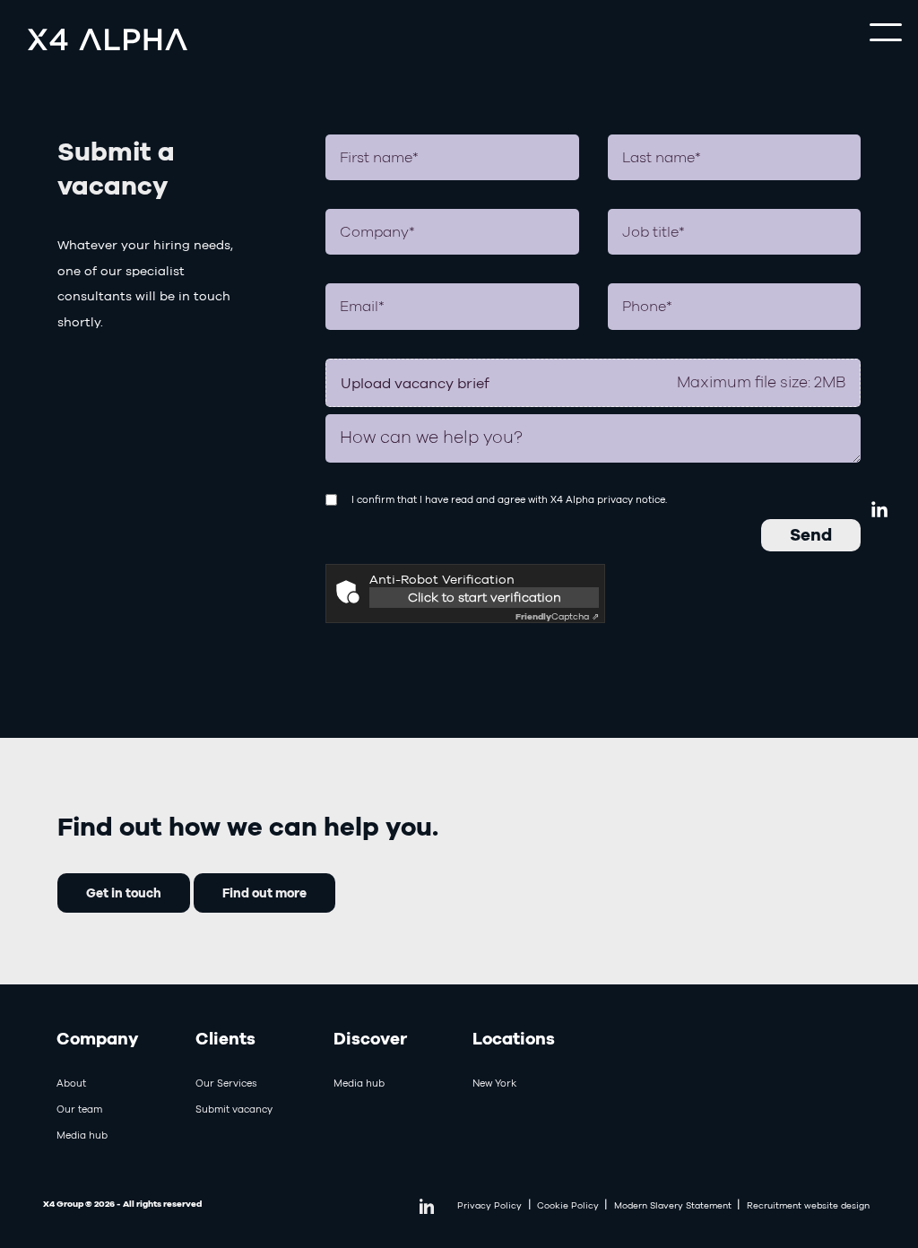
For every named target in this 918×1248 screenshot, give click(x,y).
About (71, 1083)
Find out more (264, 892)
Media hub (82, 1135)
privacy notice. (632, 499)
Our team (79, 1109)
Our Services (226, 1083)
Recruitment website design (808, 1205)
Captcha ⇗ (557, 616)
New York (494, 1083)
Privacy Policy (489, 1205)
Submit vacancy (234, 1109)
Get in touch (123, 892)
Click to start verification (483, 597)
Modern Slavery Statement (673, 1205)
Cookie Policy (568, 1205)
